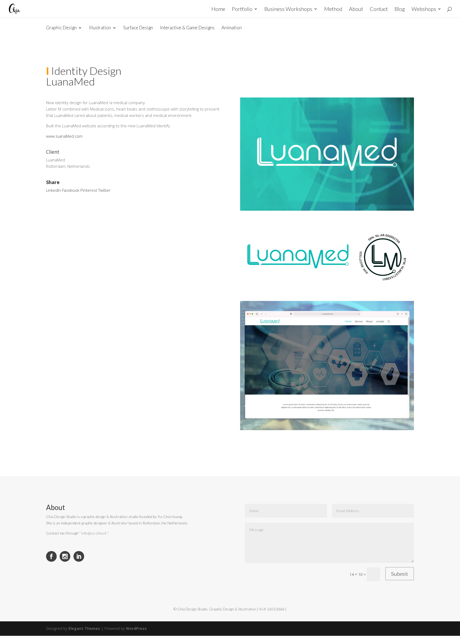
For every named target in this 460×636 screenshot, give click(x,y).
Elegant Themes (84, 628)
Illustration (100, 27)
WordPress (136, 628)
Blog (400, 9)
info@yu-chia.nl (93, 533)
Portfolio (242, 9)
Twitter (104, 190)
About (356, 9)
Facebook (70, 190)
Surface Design (138, 27)
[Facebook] (51, 556)
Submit (399, 573)
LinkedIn (53, 190)
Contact (379, 9)
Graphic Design (61, 27)
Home (218, 9)
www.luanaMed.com (64, 136)
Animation (231, 27)
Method (333, 9)
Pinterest (88, 190)
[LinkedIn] (78, 556)
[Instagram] (65, 556)
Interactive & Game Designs (187, 27)
